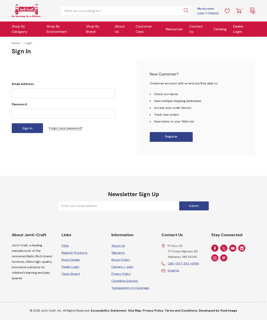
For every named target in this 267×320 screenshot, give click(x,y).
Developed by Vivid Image (218, 311)
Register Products (74, 253)
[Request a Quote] (252, 11)
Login (200, 13)
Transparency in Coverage (130, 288)
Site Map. (135, 311)
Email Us (173, 270)
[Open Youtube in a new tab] (232, 248)
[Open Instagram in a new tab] (214, 258)
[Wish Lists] (227, 10)
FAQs (65, 246)
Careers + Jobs (122, 267)
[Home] (33, 11)
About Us (120, 29)
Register (214, 13)
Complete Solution (124, 281)
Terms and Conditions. (181, 311)
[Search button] (186, 10)
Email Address (23, 84)
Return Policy (120, 260)
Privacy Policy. (153, 311)
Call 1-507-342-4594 (183, 263)
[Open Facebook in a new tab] (214, 248)
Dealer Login (70, 267)
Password (19, 104)
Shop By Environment (57, 29)
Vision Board (71, 274)
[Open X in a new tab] (223, 248)
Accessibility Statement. (108, 311)
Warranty (118, 253)
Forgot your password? (66, 128)
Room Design (71, 260)
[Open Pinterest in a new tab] (223, 258)
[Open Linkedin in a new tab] (241, 248)
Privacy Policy (121, 274)
